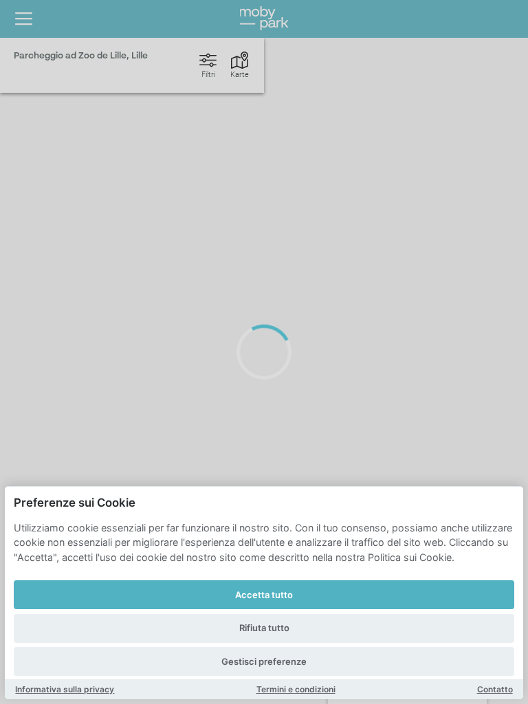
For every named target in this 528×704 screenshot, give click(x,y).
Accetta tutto (264, 594)
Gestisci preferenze (264, 661)
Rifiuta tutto (264, 627)
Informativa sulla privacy (64, 689)
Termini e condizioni (296, 689)
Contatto (495, 689)
